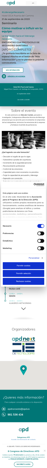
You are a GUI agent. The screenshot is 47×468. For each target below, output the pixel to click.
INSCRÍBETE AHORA (23, 464)
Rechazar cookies (23, 281)
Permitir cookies (23, 265)
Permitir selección (23, 273)
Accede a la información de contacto (23, 439)
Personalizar (34, 258)
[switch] (40, 233)
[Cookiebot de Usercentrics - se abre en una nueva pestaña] (33, 184)
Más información (13, 70)
